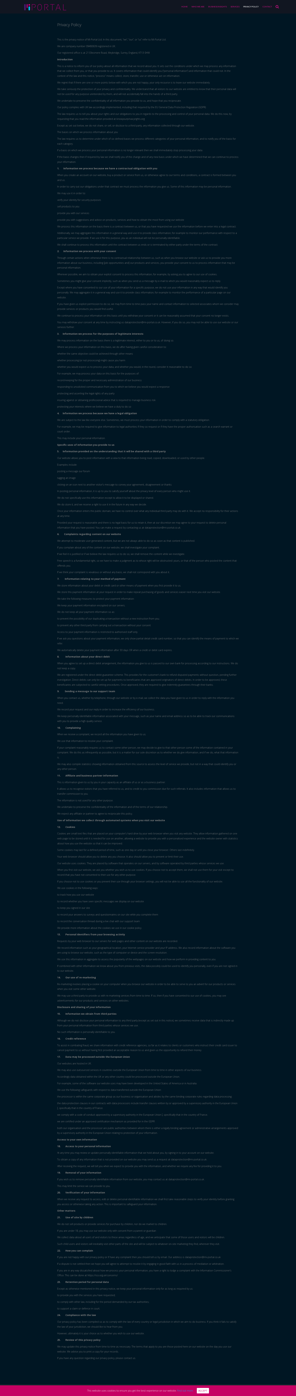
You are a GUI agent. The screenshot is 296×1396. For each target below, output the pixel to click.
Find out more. (185, 1390)
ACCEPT (202, 1390)
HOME (184, 6)
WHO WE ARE (198, 6)
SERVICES (235, 6)
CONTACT (267, 6)
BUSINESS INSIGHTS (217, 6)
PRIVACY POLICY (251, 6)
